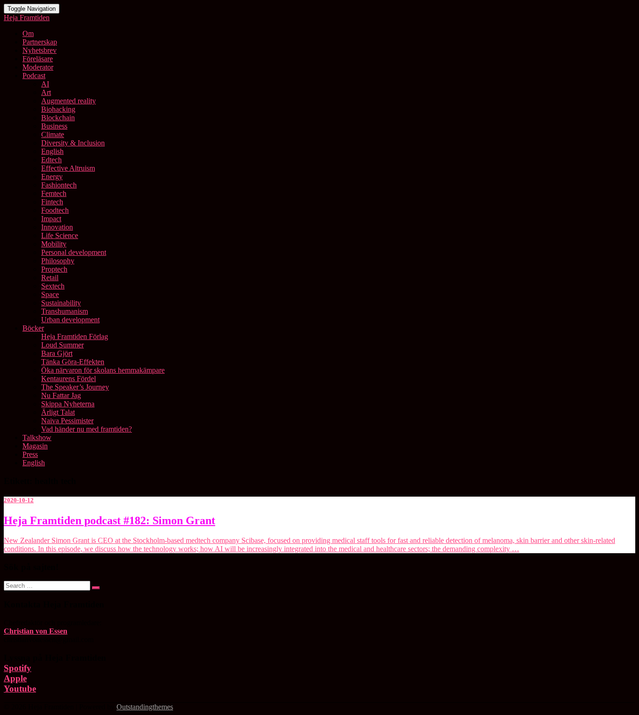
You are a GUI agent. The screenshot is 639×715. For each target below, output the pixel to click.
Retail (49, 278)
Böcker (33, 328)
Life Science (59, 235)
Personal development (73, 252)
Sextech (53, 286)
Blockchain (58, 118)
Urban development (70, 320)
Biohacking (58, 109)
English (52, 151)
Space (50, 294)
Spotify (17, 668)
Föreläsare (37, 59)
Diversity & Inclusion (73, 143)
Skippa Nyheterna (67, 404)
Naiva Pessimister (67, 421)
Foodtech (55, 210)
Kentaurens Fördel (68, 379)
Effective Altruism (68, 168)
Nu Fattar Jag (61, 395)
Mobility (53, 244)
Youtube (20, 688)
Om (28, 33)
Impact (51, 219)
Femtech (53, 193)
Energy (52, 177)
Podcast (33, 75)
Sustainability (61, 303)
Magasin (35, 446)
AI (45, 84)
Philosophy (57, 261)
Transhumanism (64, 311)
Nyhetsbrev (39, 50)
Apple (15, 678)
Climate (52, 134)
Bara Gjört (57, 353)
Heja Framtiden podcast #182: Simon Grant (109, 520)
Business (54, 126)
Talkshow (36, 437)
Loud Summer (62, 345)
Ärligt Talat (58, 412)
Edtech (51, 160)
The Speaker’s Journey (75, 387)
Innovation (57, 227)
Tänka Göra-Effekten (72, 362)
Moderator (37, 67)
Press (30, 454)
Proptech (54, 269)
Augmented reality (68, 101)
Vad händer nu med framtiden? (86, 429)
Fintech (52, 202)
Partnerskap (39, 42)
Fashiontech (59, 185)
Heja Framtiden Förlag (74, 336)
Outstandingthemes (144, 707)
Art (46, 92)
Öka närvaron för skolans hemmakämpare (103, 370)
